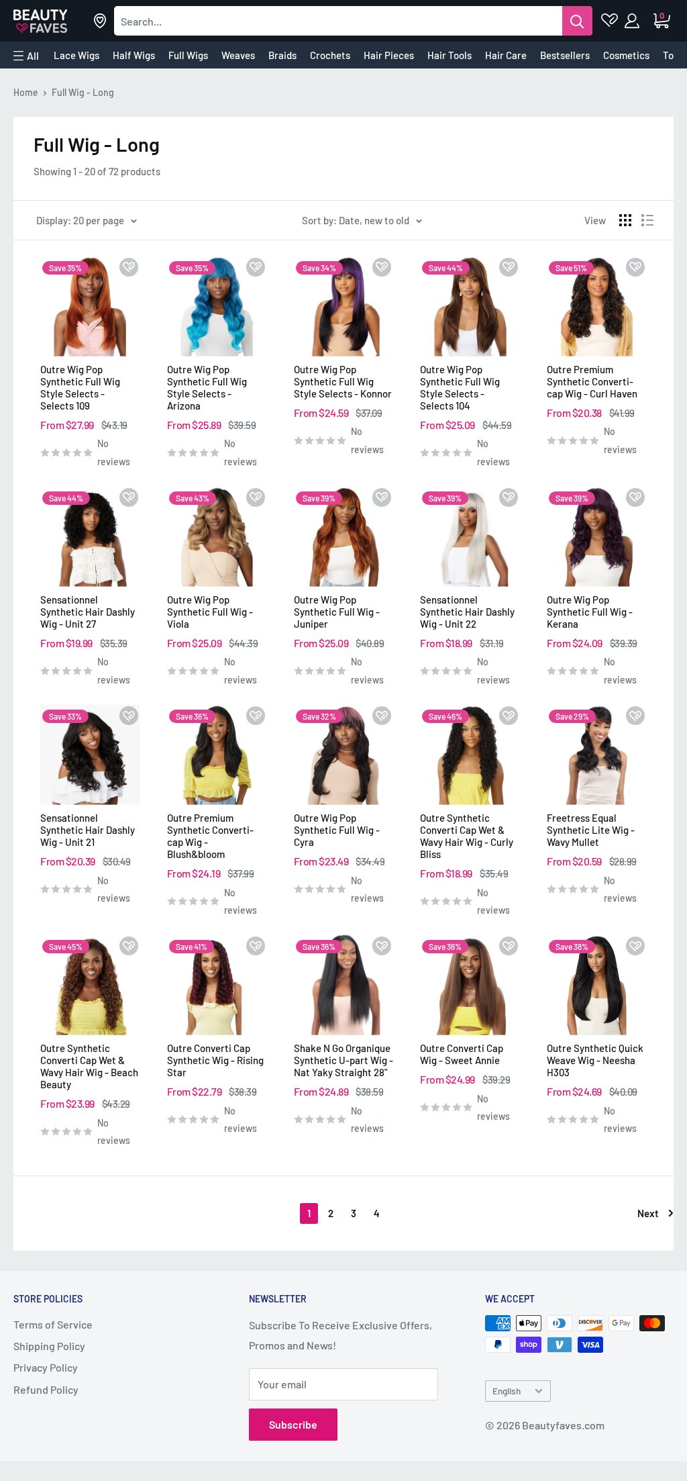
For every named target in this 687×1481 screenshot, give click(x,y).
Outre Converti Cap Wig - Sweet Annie (461, 1054)
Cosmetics (626, 55)
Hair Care (506, 55)
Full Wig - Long (83, 92)
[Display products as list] (647, 220)
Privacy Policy (45, 1367)
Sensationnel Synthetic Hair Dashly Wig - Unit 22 (467, 611)
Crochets (330, 55)
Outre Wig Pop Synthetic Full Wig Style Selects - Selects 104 (460, 387)
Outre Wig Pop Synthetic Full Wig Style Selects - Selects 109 (80, 387)
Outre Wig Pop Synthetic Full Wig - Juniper (337, 611)
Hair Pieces (389, 55)
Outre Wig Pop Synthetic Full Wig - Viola (210, 611)
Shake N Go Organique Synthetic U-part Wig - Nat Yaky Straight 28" (343, 1060)
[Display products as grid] (625, 220)
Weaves (238, 55)
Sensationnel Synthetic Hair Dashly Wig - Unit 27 (87, 611)
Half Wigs (134, 55)
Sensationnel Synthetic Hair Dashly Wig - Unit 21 (87, 830)
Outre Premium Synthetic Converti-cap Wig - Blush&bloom (210, 836)
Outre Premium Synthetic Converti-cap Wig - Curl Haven (592, 381)
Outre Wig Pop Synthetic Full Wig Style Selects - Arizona (207, 387)
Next (648, 1213)
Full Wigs (188, 55)
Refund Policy (45, 1389)
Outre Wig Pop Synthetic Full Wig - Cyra (337, 830)
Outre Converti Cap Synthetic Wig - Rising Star (215, 1060)
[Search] (577, 21)
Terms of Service (53, 1324)
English (506, 1390)
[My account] (633, 20)
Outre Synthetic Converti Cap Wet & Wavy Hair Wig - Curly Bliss (466, 836)
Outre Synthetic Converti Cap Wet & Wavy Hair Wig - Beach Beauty (89, 1066)
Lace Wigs (76, 55)
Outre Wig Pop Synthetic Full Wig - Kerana (590, 611)
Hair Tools (449, 55)
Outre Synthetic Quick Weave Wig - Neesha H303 (595, 1060)
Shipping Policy (49, 1345)
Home (25, 92)
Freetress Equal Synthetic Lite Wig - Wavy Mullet (591, 830)
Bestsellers (565, 55)
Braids (282, 55)
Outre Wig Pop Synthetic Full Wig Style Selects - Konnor (343, 381)
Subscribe (293, 1424)
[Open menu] (26, 55)
